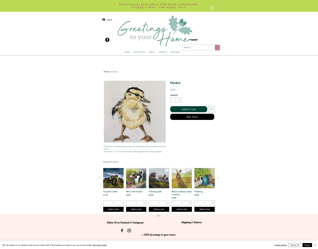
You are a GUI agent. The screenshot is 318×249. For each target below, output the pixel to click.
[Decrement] (172, 99)
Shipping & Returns (191, 222)
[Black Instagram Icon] (129, 230)
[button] (212, 8)
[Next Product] (218, 178)
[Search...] (217, 47)
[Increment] (179, 99)
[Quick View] (113, 178)
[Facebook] (107, 40)
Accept (307, 245)
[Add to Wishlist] (211, 109)
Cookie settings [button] (281, 245)
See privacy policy (100, 245)
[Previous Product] (99, 178)
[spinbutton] (176, 99)
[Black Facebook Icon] (122, 230)
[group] (159, 190)
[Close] (315, 245)
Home (106, 71)
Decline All (295, 245)
